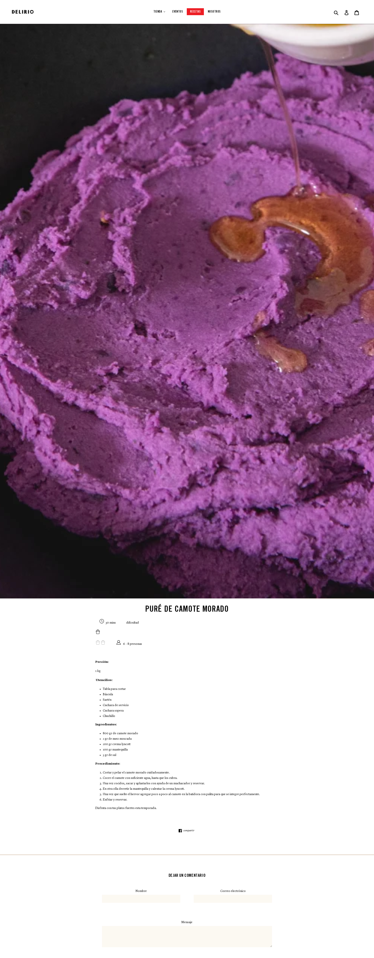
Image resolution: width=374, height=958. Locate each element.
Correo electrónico (233, 891)
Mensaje (186, 922)
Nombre (141, 891)
